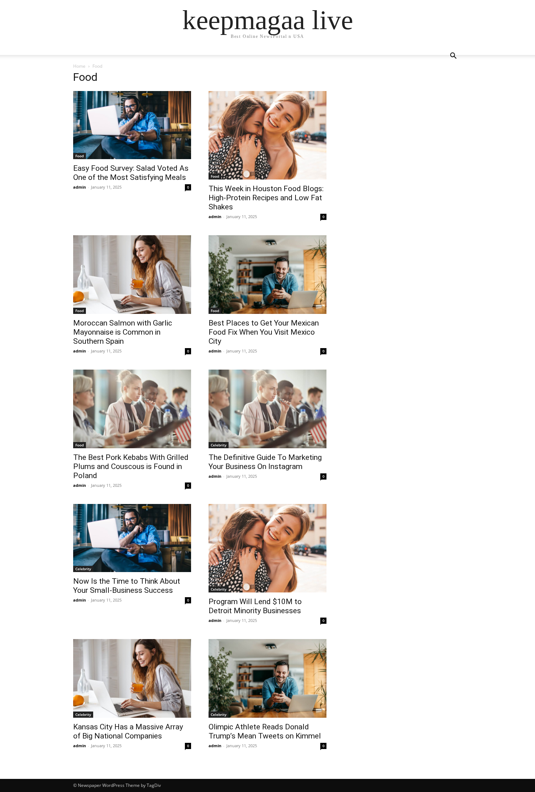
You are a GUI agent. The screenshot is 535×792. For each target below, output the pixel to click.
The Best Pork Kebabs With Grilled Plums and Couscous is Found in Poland (131, 466)
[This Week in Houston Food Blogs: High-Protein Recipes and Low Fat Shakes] (267, 135)
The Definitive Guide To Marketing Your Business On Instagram (265, 462)
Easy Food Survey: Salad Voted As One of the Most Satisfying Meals (131, 173)
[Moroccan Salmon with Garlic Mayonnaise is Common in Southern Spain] (132, 274)
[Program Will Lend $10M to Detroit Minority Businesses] (267, 548)
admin (79, 187)
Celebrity (218, 445)
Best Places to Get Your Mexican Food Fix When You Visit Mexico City (264, 332)
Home (79, 66)
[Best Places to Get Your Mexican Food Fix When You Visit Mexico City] (267, 274)
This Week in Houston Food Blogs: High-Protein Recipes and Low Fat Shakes (266, 197)
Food (79, 155)
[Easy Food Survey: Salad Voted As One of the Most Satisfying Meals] (132, 125)
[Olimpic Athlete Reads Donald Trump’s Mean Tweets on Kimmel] (267, 678)
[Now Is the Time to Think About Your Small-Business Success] (132, 538)
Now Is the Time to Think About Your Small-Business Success (126, 586)
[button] (453, 56)
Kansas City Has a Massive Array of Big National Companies (128, 731)
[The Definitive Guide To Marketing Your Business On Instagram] (267, 409)
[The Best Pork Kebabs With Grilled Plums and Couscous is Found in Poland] (132, 409)
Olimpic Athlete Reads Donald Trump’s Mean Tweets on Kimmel (265, 731)
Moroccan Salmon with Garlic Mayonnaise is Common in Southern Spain (122, 332)
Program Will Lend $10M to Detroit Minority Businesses (255, 606)
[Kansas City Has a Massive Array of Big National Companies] (132, 678)
